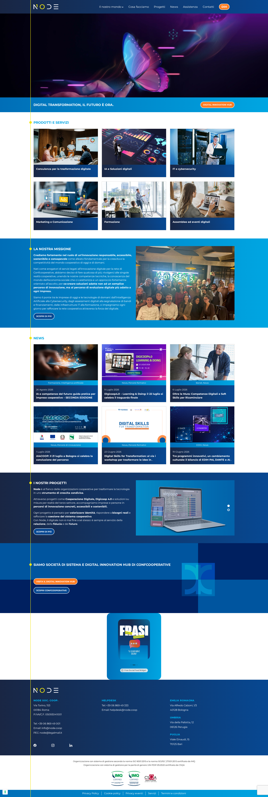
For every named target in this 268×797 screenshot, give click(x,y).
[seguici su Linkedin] (70, 745)
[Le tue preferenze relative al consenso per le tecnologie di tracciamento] (5, 792)
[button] (228, 506)
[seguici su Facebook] (35, 745)
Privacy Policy (90, 793)
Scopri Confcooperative (51, 590)
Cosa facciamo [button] (138, 7)
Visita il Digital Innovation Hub (55, 581)
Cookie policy (112, 793)
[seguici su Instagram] (52, 745)
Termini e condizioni (173, 793)
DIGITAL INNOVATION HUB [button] (217, 104)
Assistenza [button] (190, 7)
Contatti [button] (208, 7)
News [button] (174, 7)
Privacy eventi (134, 793)
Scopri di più (44, 316)
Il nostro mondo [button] (110, 7)
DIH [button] (224, 7)
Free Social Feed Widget (135, 670)
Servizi (152, 793)
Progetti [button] (159, 7)
